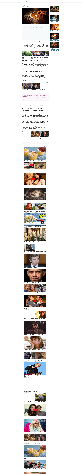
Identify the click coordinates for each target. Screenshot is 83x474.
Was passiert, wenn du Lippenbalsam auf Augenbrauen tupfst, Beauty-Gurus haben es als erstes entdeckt (55, 31)
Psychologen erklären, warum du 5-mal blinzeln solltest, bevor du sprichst (34, 94)
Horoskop (48, 1)
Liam (27, 6)
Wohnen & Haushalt (54, 1)
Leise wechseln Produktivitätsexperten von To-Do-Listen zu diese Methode (34, 99)
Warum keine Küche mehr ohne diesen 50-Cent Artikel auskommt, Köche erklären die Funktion (55, 13)
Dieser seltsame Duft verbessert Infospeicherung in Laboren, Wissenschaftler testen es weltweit (54, 22)
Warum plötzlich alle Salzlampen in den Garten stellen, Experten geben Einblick (35, 97)
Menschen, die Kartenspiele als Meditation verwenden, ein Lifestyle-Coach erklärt (55, 40)
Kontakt (59, 1)
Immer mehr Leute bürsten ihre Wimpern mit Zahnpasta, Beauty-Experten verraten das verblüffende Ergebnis (55, 49)
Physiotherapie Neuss (26, 1)
